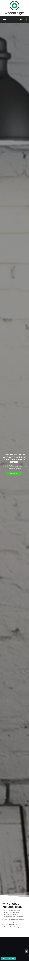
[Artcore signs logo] (14, 8)
